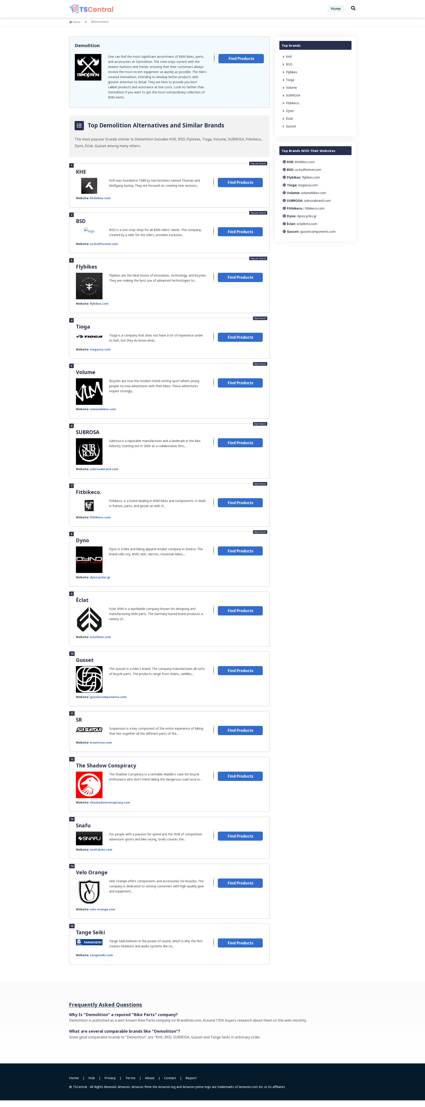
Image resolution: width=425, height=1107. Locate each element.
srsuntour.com (101, 742)
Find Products (241, 58)
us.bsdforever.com (104, 244)
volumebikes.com (103, 409)
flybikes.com (99, 304)
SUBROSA (87, 432)
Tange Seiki (90, 932)
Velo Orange (92, 872)
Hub (91, 1078)
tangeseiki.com (101, 955)
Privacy (110, 1078)
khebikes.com (100, 198)
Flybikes (86, 266)
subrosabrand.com (104, 469)
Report (191, 1078)
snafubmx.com (101, 849)
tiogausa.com (100, 349)
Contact (170, 1078)
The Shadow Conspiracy (106, 765)
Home (336, 8)
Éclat (82, 599)
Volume (85, 372)
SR (79, 719)
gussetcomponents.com (108, 697)
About (150, 1078)
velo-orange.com (102, 909)
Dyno (82, 540)
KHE (81, 171)
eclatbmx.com (100, 637)
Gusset (85, 659)
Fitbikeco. (88, 492)
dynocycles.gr (100, 577)
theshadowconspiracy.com (110, 802)
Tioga (83, 326)
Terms (130, 1078)
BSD (81, 221)
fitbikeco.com (100, 517)
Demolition (87, 45)
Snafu (83, 825)
